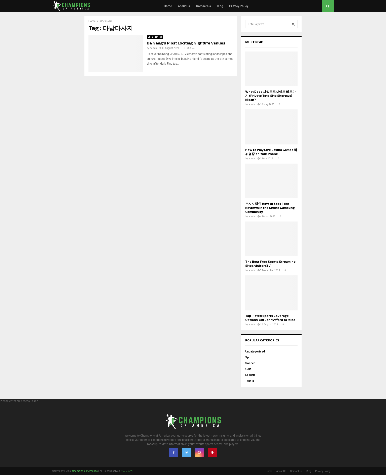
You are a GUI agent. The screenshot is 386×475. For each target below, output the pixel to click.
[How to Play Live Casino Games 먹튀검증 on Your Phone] (271, 126)
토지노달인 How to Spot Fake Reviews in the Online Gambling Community (270, 207)
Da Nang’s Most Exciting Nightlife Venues (186, 42)
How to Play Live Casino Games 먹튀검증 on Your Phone (271, 152)
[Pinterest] (212, 452)
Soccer (250, 363)
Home (168, 6)
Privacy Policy (238, 6)
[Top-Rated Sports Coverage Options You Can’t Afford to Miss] (271, 292)
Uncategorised (155, 37)
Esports (250, 374)
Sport (249, 357)
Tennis (249, 380)
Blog (220, 6)
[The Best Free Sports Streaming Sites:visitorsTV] (271, 239)
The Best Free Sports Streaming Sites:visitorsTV (270, 263)
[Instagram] (199, 452)
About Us (184, 6)
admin (153, 48)
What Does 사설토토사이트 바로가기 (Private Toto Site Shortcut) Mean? (270, 95)
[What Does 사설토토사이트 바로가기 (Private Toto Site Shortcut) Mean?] (271, 69)
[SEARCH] (293, 24)
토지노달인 (127, 471)
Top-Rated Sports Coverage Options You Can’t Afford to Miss (270, 317)
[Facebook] (173, 452)
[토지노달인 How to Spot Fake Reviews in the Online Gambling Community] (271, 181)
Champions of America (85, 471)
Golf (248, 369)
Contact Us (203, 6)
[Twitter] (186, 452)
